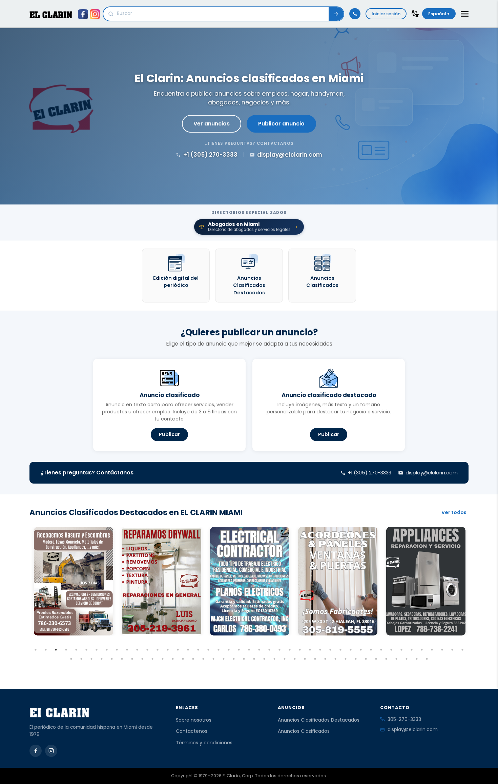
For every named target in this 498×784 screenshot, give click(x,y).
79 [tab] (426, 658)
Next (473, 593)
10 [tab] (127, 649)
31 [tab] (340, 649)
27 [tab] (299, 649)
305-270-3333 (404, 719)
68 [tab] (315, 658)
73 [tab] (365, 658)
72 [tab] (355, 658)
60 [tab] (233, 658)
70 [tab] (335, 658)
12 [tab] (147, 649)
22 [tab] (249, 649)
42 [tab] (452, 649)
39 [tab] (421, 649)
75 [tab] (386, 658)
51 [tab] (142, 658)
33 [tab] (360, 649)
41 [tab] (442, 649)
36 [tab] (391, 649)
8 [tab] (106, 649)
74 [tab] (376, 658)
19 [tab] (218, 649)
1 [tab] (35, 649)
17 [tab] (198, 649)
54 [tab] (172, 658)
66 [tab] (294, 658)
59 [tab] (223, 658)
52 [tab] (152, 658)
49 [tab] (122, 658)
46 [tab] (91, 658)
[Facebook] (35, 751)
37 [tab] (401, 649)
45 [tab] (81, 658)
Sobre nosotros (193, 720)
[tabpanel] (73, 581)
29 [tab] (320, 649)
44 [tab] (71, 658)
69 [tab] (325, 658)
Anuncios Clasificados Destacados (318, 720)
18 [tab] (208, 649)
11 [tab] (137, 649)
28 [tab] (310, 649)
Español (437, 14)
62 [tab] (254, 658)
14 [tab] (167, 649)
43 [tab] (462, 649)
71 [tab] (345, 658)
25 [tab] (279, 649)
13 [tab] (157, 649)
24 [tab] (269, 649)
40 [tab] (432, 649)
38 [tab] (411, 649)
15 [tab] (177, 649)
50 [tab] (132, 658)
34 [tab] (371, 649)
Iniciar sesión (386, 14)
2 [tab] (45, 649)
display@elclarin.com (413, 729)
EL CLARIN (50, 14)
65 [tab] (284, 658)
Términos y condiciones (204, 742)
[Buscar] (336, 14)
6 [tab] (86, 649)
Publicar (169, 434)
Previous (24, 593)
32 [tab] (350, 649)
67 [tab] (305, 658)
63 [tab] (264, 658)
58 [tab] (213, 658)
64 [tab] (274, 658)
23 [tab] (259, 649)
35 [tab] (381, 649)
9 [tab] (116, 649)
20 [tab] (228, 649)
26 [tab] (289, 649)
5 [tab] (76, 649)
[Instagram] (51, 751)
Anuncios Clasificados (304, 731)
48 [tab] (111, 658)
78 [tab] (416, 658)
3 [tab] (56, 649)
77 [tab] (406, 658)
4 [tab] (66, 649)
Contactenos (191, 731)
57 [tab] (203, 658)
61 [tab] (244, 658)
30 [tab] (330, 649)
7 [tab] (96, 649)
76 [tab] (396, 658)
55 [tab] (183, 658)
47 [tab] (101, 658)
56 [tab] (193, 658)
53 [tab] (162, 658)
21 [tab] (238, 649)
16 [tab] (188, 649)
